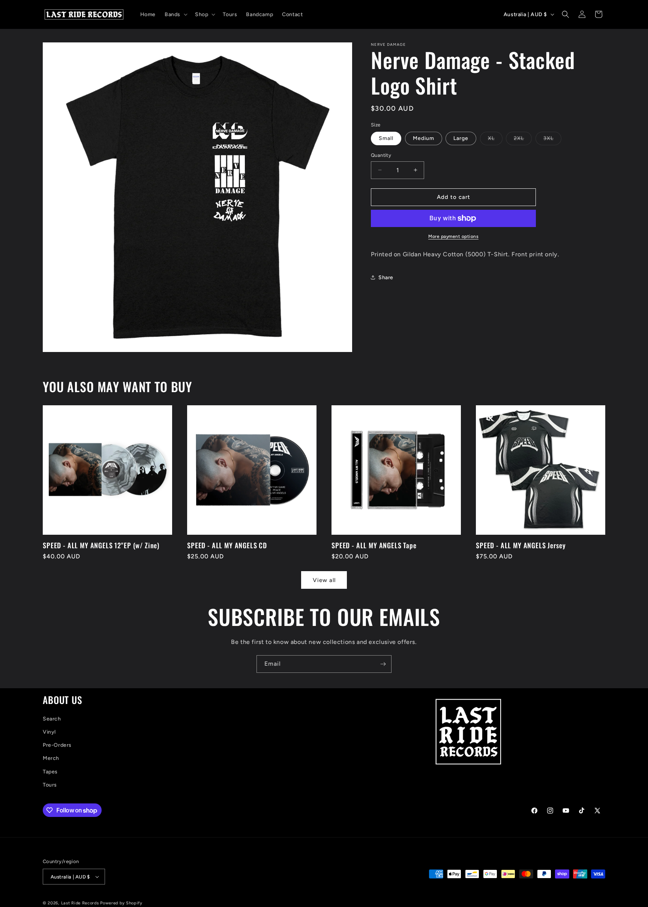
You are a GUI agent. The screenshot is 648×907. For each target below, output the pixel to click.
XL (495, 140)
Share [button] (385, 277)
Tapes (50, 771)
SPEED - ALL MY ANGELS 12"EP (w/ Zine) (101, 545)
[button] (175, 14)
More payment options (453, 236)
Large (460, 138)
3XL (552, 140)
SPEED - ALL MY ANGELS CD (227, 545)
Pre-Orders (57, 745)
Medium (423, 138)
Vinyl (49, 732)
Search (52, 719)
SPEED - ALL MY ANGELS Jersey (521, 545)
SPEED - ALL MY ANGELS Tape (374, 545)
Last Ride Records (80, 903)
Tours (50, 785)
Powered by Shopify (121, 903)
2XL (523, 140)
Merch (51, 758)
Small (386, 138)
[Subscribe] (383, 664)
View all (324, 580)
